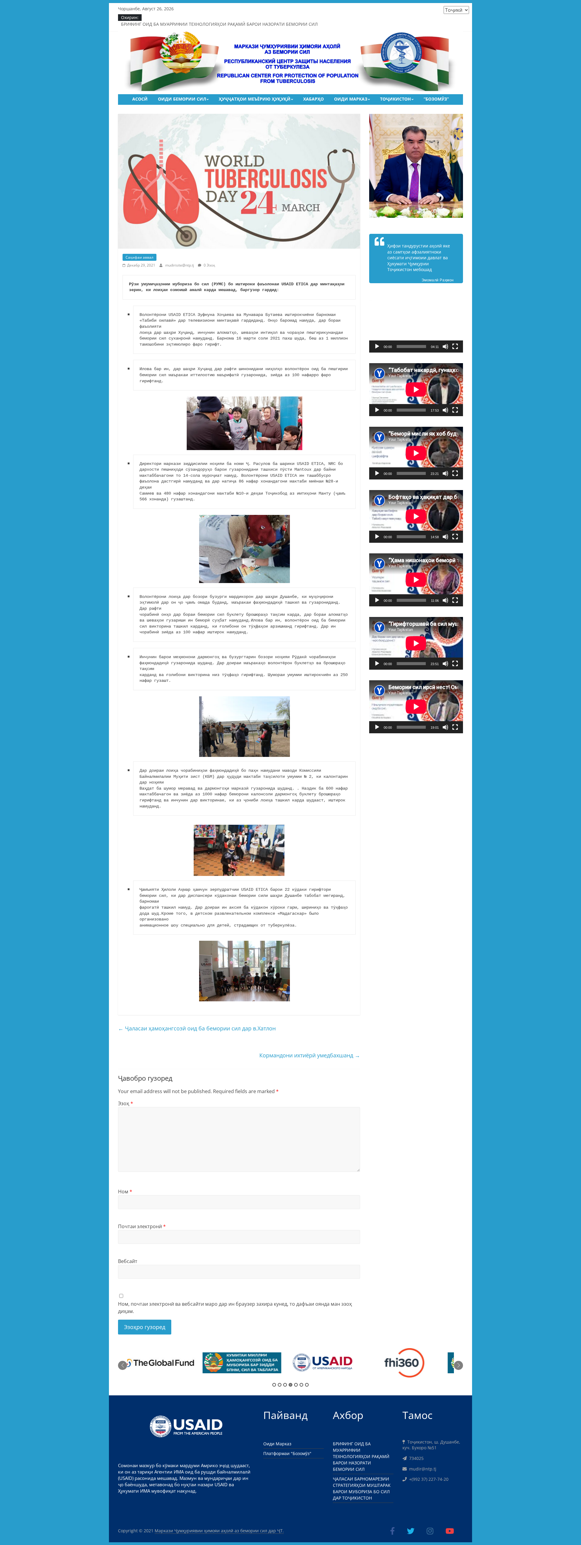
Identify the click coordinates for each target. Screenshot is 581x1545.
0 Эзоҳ (209, 265)
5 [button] (296, 1385)
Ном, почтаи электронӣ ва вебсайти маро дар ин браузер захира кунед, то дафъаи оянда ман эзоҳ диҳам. (235, 1308)
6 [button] (301, 1385)
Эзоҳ (125, 1103)
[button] (416, 326)
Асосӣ (140, 99)
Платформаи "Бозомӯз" (287, 1453)
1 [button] (274, 1385)
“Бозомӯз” (436, 99)
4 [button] (290, 1385)
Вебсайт (127, 1261)
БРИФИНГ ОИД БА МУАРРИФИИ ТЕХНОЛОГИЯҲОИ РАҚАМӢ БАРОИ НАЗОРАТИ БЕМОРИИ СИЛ (219, 24)
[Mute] (445, 346)
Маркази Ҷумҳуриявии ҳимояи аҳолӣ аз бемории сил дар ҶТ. (219, 1530)
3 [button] (285, 1385)
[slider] (411, 346)
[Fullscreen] (455, 346)
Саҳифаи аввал (139, 257)
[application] (416, 326)
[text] (244, 615)
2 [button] (279, 1385)
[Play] (377, 346)
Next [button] (458, 1365)
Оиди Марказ (350, 99)
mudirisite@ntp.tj (180, 265)
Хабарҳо (313, 99)
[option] (168, 1365)
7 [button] (307, 1385)
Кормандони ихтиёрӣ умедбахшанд (309, 1055)
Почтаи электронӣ (142, 1226)
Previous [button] (122, 1365)
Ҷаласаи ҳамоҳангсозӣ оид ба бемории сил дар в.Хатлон (197, 1028)
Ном (125, 1191)
